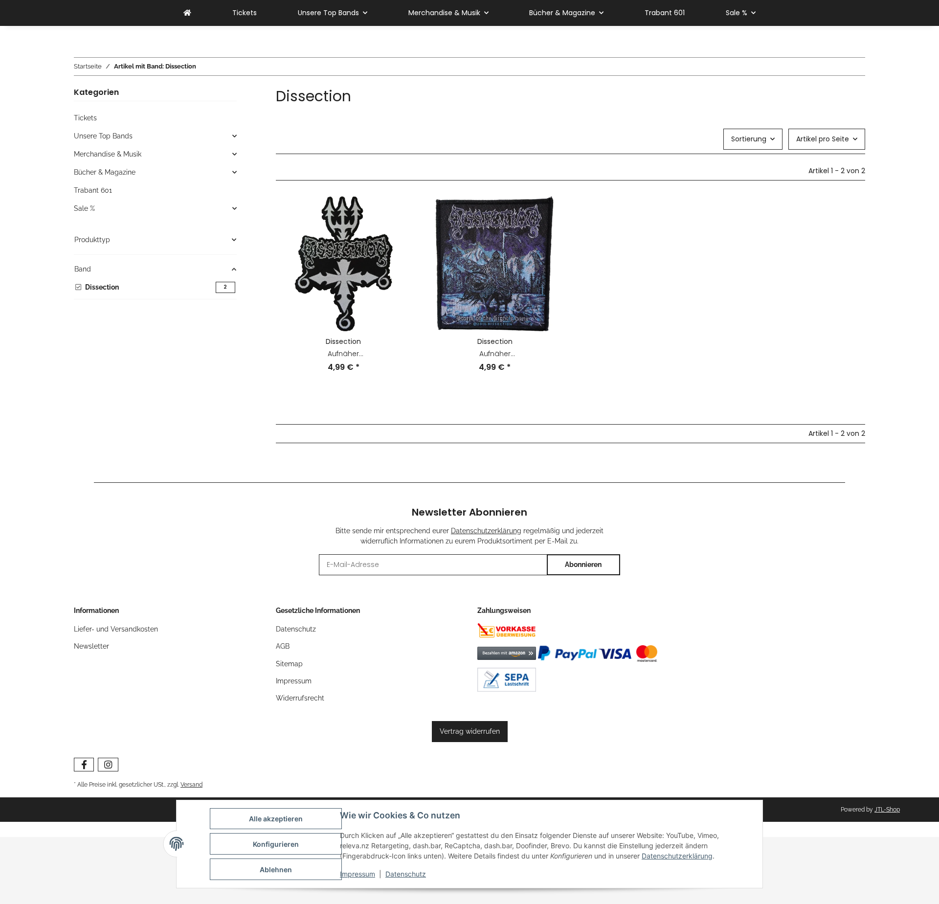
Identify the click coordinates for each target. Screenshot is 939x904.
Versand (191, 784)
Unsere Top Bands (103, 136)
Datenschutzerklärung (677, 856)
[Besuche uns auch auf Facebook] (84, 765)
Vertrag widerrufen (470, 731)
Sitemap (289, 664)
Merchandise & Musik (107, 154)
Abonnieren (583, 564)
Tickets (85, 118)
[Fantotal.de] (187, 13)
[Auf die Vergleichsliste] (394, 213)
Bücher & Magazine (104, 172)
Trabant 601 (93, 190)
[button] (343, 290)
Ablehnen (276, 869)
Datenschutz (405, 874)
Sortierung (748, 139)
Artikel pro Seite (822, 139)
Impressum (357, 874)
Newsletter (91, 646)
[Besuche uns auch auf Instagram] (108, 765)
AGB (283, 646)
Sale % (84, 208)
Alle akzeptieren (276, 818)
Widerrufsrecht (300, 698)
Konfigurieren (276, 844)
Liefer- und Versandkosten (116, 629)
